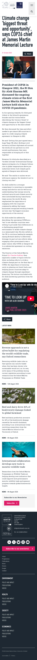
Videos (4, 588)
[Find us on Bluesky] (18, 542)
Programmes (6, 559)
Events (4, 566)
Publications (5, 561)
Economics (6, 626)
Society (5, 610)
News (4, 563)
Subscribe (11, 503)
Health (5, 594)
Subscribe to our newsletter (17, 549)
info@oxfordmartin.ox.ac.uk (21, 528)
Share (29, 54)
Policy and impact (8, 582)
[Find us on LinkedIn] (9, 542)
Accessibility (5, 655)
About (4, 556)
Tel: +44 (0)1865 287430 (20, 532)
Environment (7, 578)
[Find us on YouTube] (28, 542)
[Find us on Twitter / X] (14, 542)
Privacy (13, 655)
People (4, 568)
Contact (4, 570)
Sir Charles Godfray (15, 255)
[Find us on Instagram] (23, 542)
